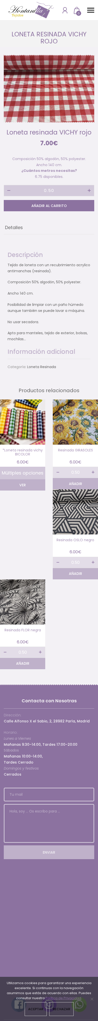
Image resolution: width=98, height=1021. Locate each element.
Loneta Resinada (41, 366)
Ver (22, 485)
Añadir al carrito (49, 205)
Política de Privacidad (63, 998)
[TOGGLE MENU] (90, 10)
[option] (49, 88)
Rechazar (61, 1009)
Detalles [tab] (14, 227)
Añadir (75, 483)
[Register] (65, 10)
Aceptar (35, 1009)
